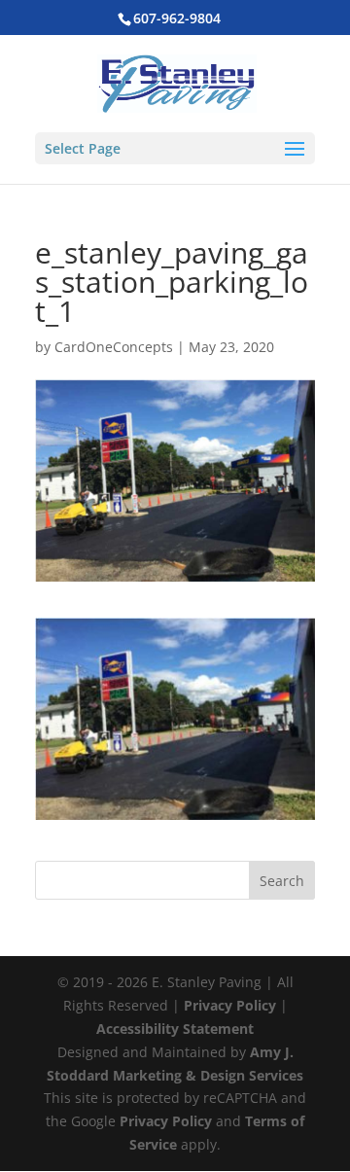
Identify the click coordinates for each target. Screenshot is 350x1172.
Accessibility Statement (175, 1028)
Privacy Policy (230, 1005)
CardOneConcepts (113, 346)
